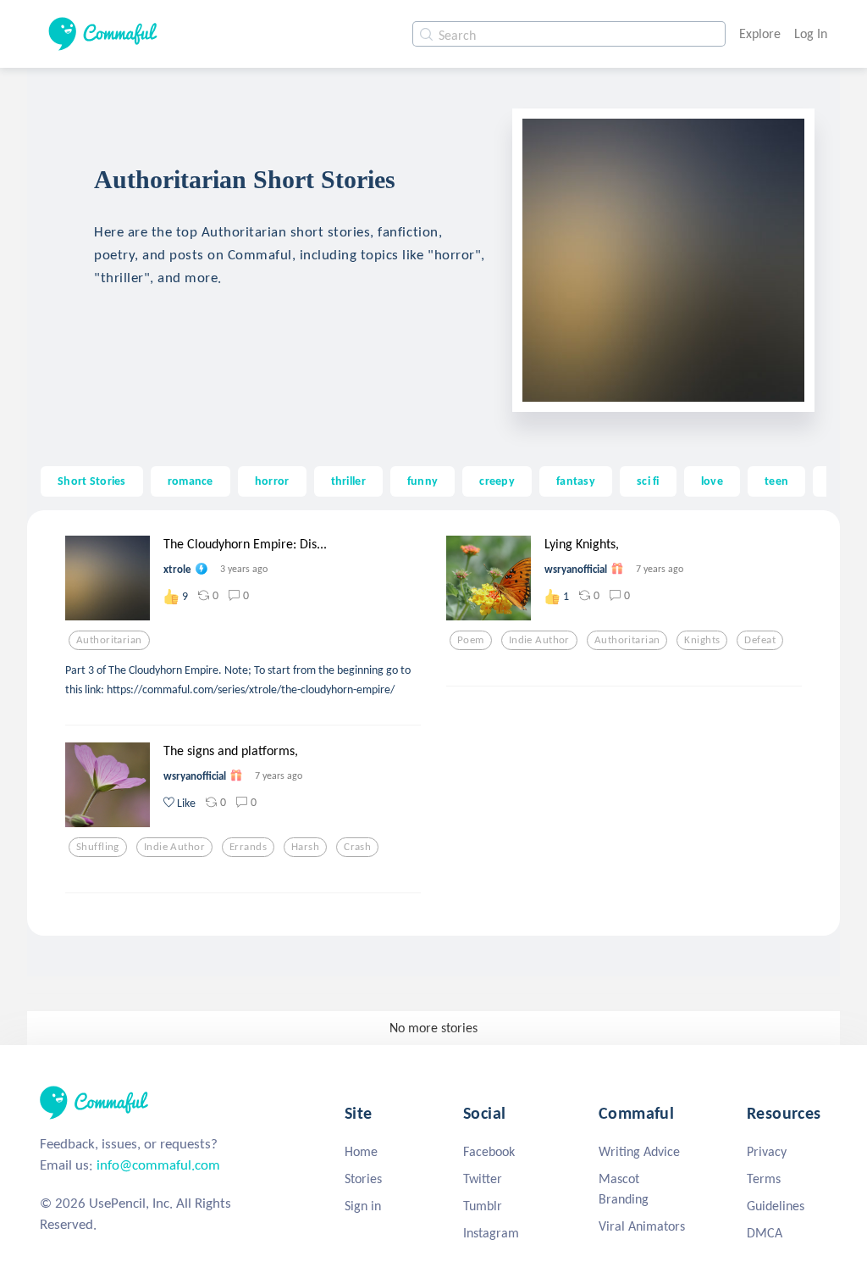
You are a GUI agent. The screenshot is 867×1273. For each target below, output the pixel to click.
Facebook (489, 1151)
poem (470, 640)
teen (776, 480)
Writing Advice (639, 1151)
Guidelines (775, 1206)
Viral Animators (642, 1226)
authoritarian (109, 640)
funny (422, 480)
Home (361, 1151)
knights (702, 640)
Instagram (491, 1233)
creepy (497, 480)
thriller (348, 480)
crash (357, 847)
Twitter (482, 1178)
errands (248, 847)
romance (190, 480)
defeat (760, 640)
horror (272, 480)
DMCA (764, 1233)
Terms (764, 1178)
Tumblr (482, 1206)
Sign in (363, 1206)
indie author (539, 640)
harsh (305, 847)
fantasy (575, 480)
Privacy (767, 1151)
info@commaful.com (158, 1165)
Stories (363, 1178)
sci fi (648, 480)
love (712, 480)
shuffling (97, 847)
